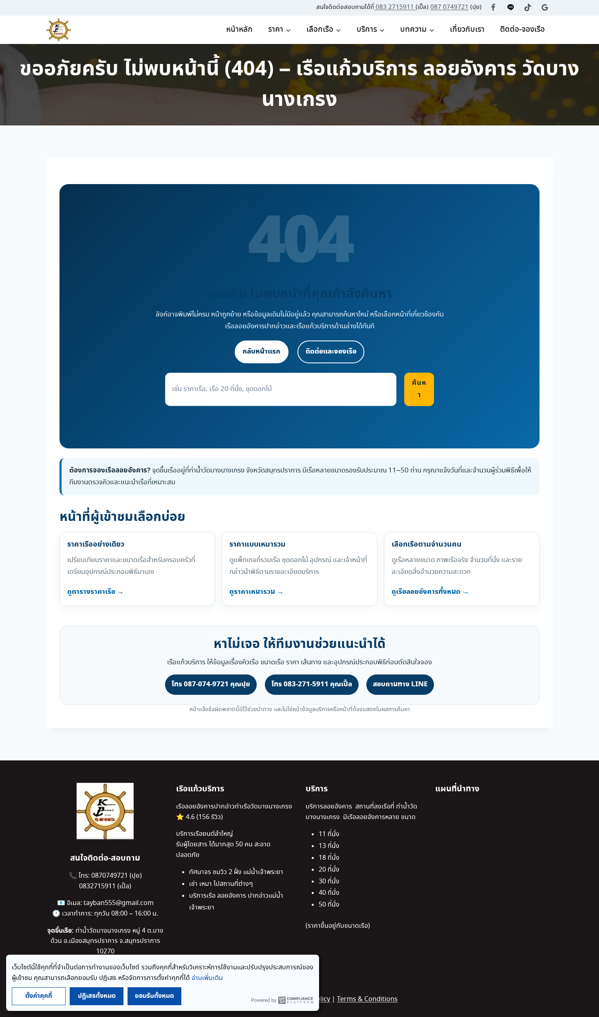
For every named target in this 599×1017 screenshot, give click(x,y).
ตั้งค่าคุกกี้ (38, 996)
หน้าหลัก (239, 29)
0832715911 (98, 886)
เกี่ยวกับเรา (467, 29)
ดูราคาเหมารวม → (256, 591)
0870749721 (110, 876)
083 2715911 (396, 7)
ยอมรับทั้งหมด (154, 996)
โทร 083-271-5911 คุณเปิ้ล (311, 684)
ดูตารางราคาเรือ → (95, 591)
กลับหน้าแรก (261, 351)
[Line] (510, 7)
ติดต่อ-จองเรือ (522, 29)
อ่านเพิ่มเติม (207, 978)
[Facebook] (493, 7)
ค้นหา (419, 389)
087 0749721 (449, 7)
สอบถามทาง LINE (400, 684)
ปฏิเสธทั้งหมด (97, 996)
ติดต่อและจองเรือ (331, 351)
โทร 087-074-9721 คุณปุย (211, 684)
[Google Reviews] (545, 7)
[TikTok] (527, 7)
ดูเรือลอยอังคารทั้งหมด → (430, 591)
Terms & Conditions (367, 999)
